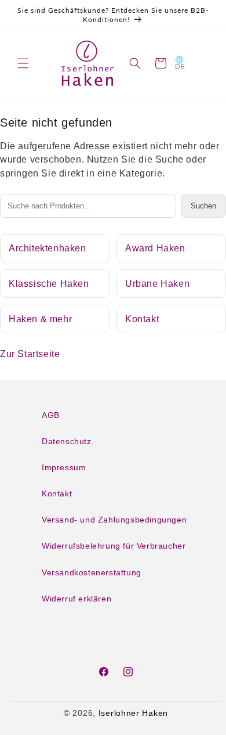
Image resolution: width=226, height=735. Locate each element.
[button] (23, 63)
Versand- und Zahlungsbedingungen (114, 519)
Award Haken (155, 248)
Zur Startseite (30, 354)
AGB (51, 415)
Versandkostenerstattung (91, 572)
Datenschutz (67, 441)
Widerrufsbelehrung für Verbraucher (113, 545)
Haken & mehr (40, 319)
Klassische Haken (49, 284)
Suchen (203, 205)
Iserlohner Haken (133, 713)
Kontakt (142, 319)
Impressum (64, 467)
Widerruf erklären (76, 598)
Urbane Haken (157, 284)
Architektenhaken (47, 248)
